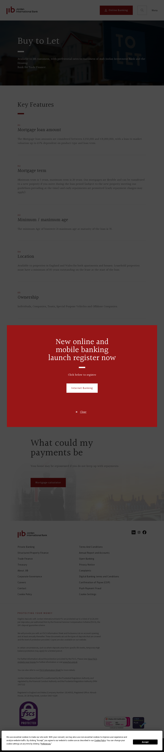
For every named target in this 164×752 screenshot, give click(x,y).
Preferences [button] (46, 744)
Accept (145, 742)
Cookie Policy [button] (100, 740)
